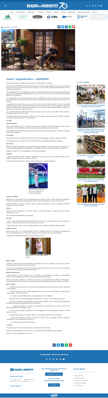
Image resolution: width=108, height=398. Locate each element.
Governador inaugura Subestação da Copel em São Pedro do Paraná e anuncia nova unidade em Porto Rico (91, 131)
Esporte (48, 12)
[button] (58, 26)
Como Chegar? (15, 386)
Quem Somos (21, 12)
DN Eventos (31, 12)
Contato (94, 12)
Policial (63, 12)
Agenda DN (71, 12)
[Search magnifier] (105, 17)
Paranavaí (41, 12)
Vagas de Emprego (84, 12)
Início (12, 12)
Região (56, 12)
